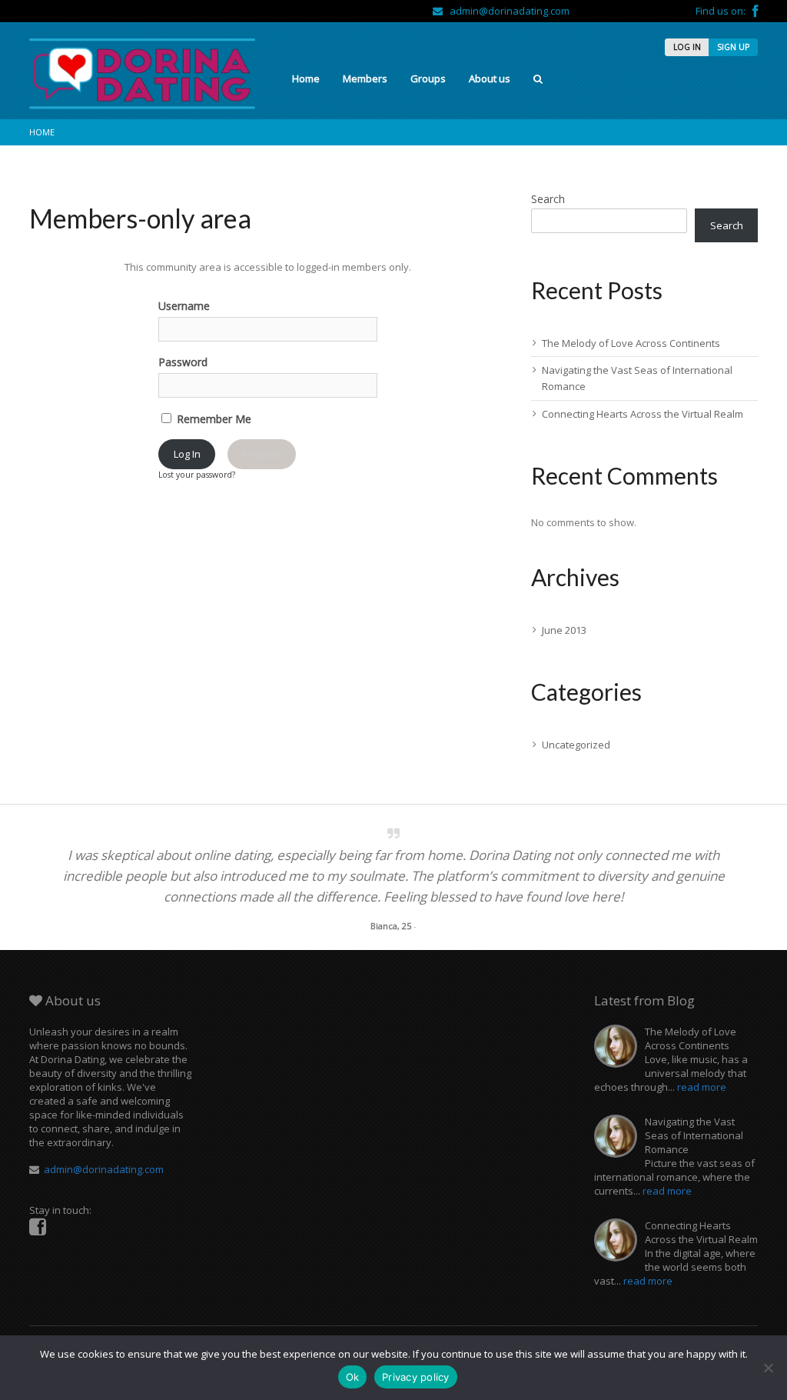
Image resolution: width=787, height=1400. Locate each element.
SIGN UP (733, 47)
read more (701, 1087)
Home (306, 78)
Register (261, 454)
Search (548, 199)
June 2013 (564, 630)
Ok (353, 1377)
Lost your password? (196, 474)
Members (365, 78)
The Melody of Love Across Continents (631, 343)
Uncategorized (576, 745)
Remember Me (212, 419)
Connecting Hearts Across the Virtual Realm (642, 414)
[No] (767, 1367)
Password (183, 362)
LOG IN (687, 47)
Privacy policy (416, 1377)
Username (184, 305)
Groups (428, 78)
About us (489, 78)
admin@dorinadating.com (506, 11)
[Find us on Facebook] (755, 11)
